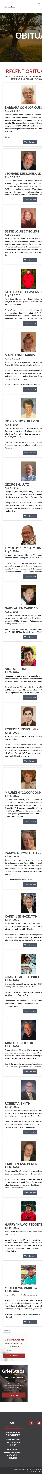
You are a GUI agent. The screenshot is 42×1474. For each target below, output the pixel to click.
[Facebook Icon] (31, 1423)
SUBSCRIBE (14, 1356)
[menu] (39, 4)
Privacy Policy (29, 1471)
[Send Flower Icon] (39, 1423)
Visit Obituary (30, 142)
